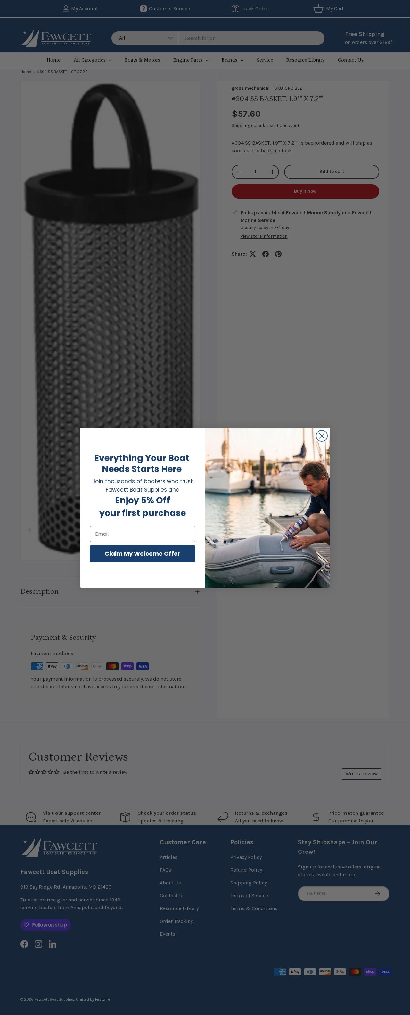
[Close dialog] (321, 435)
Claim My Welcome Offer (142, 554)
